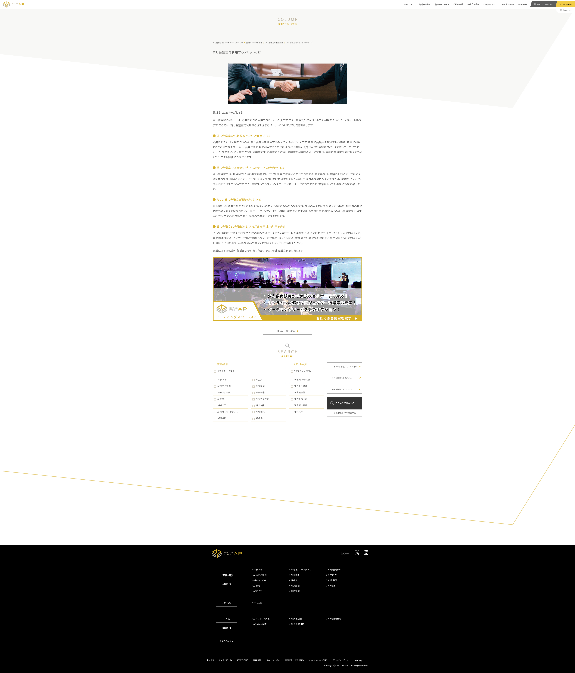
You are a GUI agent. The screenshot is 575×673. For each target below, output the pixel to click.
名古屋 (227, 603)
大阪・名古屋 (300, 364)
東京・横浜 (222, 364)
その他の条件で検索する (345, 412)
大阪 (227, 619)
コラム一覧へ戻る (286, 331)
